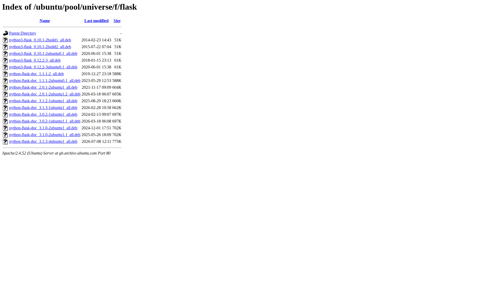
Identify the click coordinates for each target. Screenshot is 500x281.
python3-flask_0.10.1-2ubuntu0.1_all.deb (43, 53)
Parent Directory (22, 33)
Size (117, 20)
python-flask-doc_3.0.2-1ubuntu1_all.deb (43, 114)
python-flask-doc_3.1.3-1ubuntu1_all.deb (43, 107)
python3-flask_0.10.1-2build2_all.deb (40, 46)
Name (45, 20)
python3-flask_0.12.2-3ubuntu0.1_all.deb (43, 67)
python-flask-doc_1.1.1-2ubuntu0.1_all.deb (44, 80)
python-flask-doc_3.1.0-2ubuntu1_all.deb (43, 128)
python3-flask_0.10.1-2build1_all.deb (40, 40)
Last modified (96, 20)
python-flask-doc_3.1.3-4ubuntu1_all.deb (43, 141)
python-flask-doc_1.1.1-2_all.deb (36, 74)
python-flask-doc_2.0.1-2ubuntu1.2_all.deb (44, 94)
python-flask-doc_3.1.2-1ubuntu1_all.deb (43, 101)
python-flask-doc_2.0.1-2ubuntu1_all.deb (43, 87)
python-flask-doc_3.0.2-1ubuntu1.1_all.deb (44, 121)
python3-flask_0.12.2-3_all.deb (35, 60)
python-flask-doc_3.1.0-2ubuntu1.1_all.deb (44, 134)
